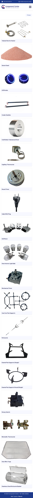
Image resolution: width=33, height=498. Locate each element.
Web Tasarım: (16, 496)
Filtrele (29, 15)
